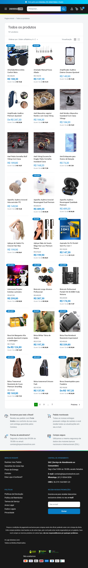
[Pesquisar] (63, 8)
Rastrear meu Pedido (13, 462)
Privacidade (9, 513)
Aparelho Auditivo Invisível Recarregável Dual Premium (44, 201)
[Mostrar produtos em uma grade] (75, 39)
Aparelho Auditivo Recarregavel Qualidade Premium (68, 202)
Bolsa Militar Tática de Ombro (42, 336)
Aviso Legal (9, 505)
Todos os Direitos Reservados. (15, 543)
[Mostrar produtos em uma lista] (79, 39)
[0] (81, 8)
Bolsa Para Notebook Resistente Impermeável (69, 336)
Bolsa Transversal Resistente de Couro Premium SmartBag (15, 384)
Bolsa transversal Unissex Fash (43, 382)
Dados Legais (10, 509)
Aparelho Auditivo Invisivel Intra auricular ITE (17, 201)
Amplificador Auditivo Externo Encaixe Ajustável (69, 71)
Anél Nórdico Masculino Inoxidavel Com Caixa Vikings (69, 115)
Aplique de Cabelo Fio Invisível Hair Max (15, 244)
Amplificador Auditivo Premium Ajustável (15, 114)
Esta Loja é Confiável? (13, 477)
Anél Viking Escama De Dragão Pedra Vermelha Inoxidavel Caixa (42, 159)
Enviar (64, 511)
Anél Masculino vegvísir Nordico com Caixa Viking (43, 114)
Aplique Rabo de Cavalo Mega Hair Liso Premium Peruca (43, 245)
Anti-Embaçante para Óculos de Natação (67, 157)
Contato (8, 473)
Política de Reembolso (14, 498)
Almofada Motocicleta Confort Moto (15, 71)
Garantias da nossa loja (14, 466)
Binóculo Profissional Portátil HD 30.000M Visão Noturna (70, 291)
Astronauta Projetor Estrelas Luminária (14, 290)
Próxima (74, 405)
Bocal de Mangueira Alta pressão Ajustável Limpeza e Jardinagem (17, 338)
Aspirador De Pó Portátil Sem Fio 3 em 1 (69, 244)
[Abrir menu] (6, 9)
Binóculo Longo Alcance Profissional (43, 290)
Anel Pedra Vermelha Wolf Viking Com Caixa (17, 157)
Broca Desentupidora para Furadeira (69, 382)
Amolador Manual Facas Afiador (43, 71)
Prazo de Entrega (11, 470)
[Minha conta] (72, 9)
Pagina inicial (9, 18)
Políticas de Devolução (14, 494)
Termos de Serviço (12, 501)
